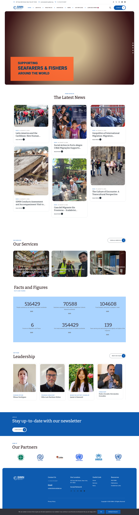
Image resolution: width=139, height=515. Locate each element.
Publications (114, 483)
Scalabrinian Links (116, 485)
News (69, 7)
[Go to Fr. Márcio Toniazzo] (112, 378)
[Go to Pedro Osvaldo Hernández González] (84, 376)
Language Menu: (92, 7)
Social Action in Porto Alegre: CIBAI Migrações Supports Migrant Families (68, 148)
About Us (38, 7)
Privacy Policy (51, 501)
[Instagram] (119, 2)
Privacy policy (113, 511)
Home (29, 7)
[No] (137, 512)
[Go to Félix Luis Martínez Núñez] (26, 378)
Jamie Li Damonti (50, 397)
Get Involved (79, 7)
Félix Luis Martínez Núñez (25, 397)
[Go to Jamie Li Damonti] (55, 378)
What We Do (48, 7)
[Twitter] (116, 2)
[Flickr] (125, 2)
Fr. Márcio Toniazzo (109, 397)
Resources (60, 7)
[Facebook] (113, 2)
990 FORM (113, 480)
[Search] (110, 8)
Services (95, 483)
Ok (101, 511)
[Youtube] (122, 2)
